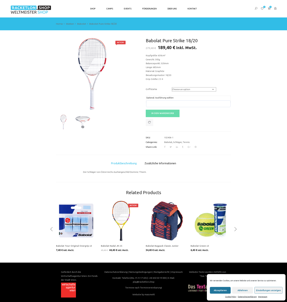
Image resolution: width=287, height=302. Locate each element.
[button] (269, 8)
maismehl (149, 294)
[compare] (88, 239)
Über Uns (172, 8)
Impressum (262, 297)
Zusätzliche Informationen (160, 163)
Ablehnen (243, 290)
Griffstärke (151, 89)
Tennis (186, 142)
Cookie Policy (230, 297)
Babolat (81, 23)
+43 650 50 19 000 (157, 278)
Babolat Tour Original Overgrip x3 (74, 246)
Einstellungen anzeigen (268, 290)
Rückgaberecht (161, 272)
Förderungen (149, 8)
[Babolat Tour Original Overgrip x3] (76, 221)
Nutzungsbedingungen (140, 272)
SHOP (93, 8)
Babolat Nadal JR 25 (111, 246)
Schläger (177, 142)
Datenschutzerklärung (247, 297)
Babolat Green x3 (200, 246)
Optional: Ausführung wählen (160, 98)
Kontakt (192, 8)
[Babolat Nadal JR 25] (121, 221)
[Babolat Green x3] (211, 221)
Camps (109, 8)
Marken (70, 23)
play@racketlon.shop (143, 282)
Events (128, 8)
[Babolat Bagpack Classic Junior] (166, 221)
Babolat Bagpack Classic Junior (162, 246)
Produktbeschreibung (124, 163)
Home (59, 23)
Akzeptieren (220, 290)
